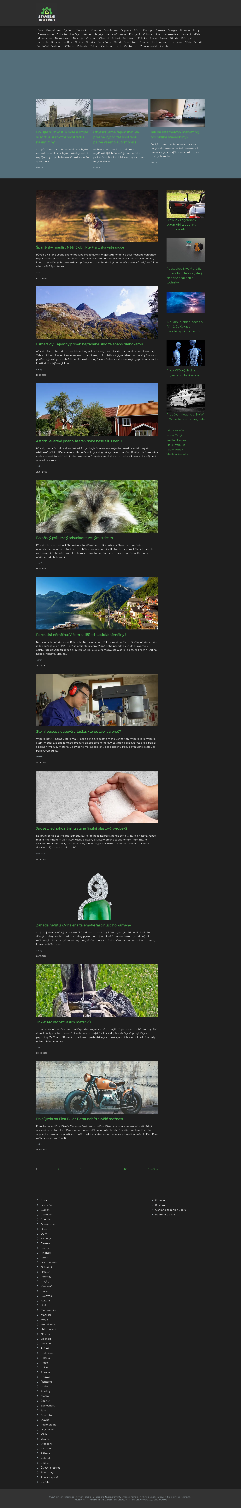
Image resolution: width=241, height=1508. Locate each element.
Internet (87, 34)
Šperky (90, 42)
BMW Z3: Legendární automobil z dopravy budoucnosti (182, 224)
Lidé (157, 34)
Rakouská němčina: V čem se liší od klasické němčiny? (81, 635)
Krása (123, 34)
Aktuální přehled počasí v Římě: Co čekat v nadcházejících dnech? (185, 326)
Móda (197, 34)
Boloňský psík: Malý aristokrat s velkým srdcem (74, 538)
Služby (79, 42)
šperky (39, 369)
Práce (153, 38)
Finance (185, 30)
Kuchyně (134, 34)
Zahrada (82, 46)
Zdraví (94, 46)
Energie (172, 30)
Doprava (126, 30)
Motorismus (45, 38)
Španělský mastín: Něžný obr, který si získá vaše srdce (80, 247)
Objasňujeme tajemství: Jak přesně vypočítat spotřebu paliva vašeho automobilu (116, 137)
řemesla (40, 757)
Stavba (144, 42)
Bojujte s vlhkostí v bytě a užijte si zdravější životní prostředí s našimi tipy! (62, 137)
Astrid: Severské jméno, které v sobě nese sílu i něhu (79, 441)
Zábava (69, 46)
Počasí (116, 38)
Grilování (62, 34)
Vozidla (198, 42)
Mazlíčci (186, 34)
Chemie (96, 30)
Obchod (91, 38)
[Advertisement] (120, 77)
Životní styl (130, 46)
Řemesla (43, 42)
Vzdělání (56, 46)
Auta (41, 30)
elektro (39, 167)
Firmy (196, 30)
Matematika (170, 34)
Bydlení (68, 30)
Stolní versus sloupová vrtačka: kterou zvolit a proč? (78, 731)
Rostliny (68, 42)
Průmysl (186, 38)
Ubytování (176, 42)
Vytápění (43, 46)
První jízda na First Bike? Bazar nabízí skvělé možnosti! (80, 1119)
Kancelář (111, 34)
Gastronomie (46, 34)
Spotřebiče (130, 42)
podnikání (40, 854)
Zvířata (164, 46)
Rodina (55, 42)
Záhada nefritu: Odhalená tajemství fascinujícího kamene (83, 925)
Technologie (159, 42)
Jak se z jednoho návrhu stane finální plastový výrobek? (81, 828)
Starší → (153, 1169)
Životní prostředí (111, 46)
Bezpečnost (53, 30)
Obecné (104, 38)
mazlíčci (39, 272)
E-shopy (148, 30)
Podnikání (129, 38)
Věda (188, 42)
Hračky (74, 34)
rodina (39, 466)
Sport (117, 42)
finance (96, 167)
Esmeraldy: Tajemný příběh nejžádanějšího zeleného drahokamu (89, 344)
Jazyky (99, 34)
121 (125, 1169)
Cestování (82, 30)
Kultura (147, 34)
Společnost (105, 42)
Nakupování (62, 38)
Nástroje (78, 38)
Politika (142, 38)
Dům (137, 30)
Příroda (174, 38)
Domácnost (110, 30)
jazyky (39, 660)
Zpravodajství (148, 46)
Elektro (160, 30)
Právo (163, 38)
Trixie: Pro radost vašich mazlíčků (63, 1022)
